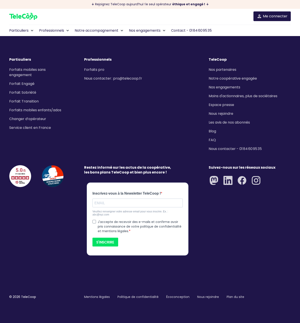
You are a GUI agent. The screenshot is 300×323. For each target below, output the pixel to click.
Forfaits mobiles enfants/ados (35, 110)
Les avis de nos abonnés (229, 122)
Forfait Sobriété (22, 92)
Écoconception (178, 297)
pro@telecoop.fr (127, 78)
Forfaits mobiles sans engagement (27, 72)
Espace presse (221, 104)
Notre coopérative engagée (233, 78)
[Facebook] (242, 180)
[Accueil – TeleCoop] (23, 16)
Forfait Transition (24, 101)
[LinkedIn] (228, 180)
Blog (212, 131)
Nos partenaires (222, 69)
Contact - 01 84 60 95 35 (191, 30)
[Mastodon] (214, 180)
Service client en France (30, 127)
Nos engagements (145, 30)
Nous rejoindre (221, 113)
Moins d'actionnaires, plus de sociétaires (243, 96)
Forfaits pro (94, 69)
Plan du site (235, 297)
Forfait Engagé (21, 83)
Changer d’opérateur (27, 118)
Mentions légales (97, 297)
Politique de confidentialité (138, 297)
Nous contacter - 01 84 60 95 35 (235, 148)
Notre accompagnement (96, 30)
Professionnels (51, 30)
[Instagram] (256, 180)
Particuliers (19, 30)
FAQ (212, 139)
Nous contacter (97, 78)
